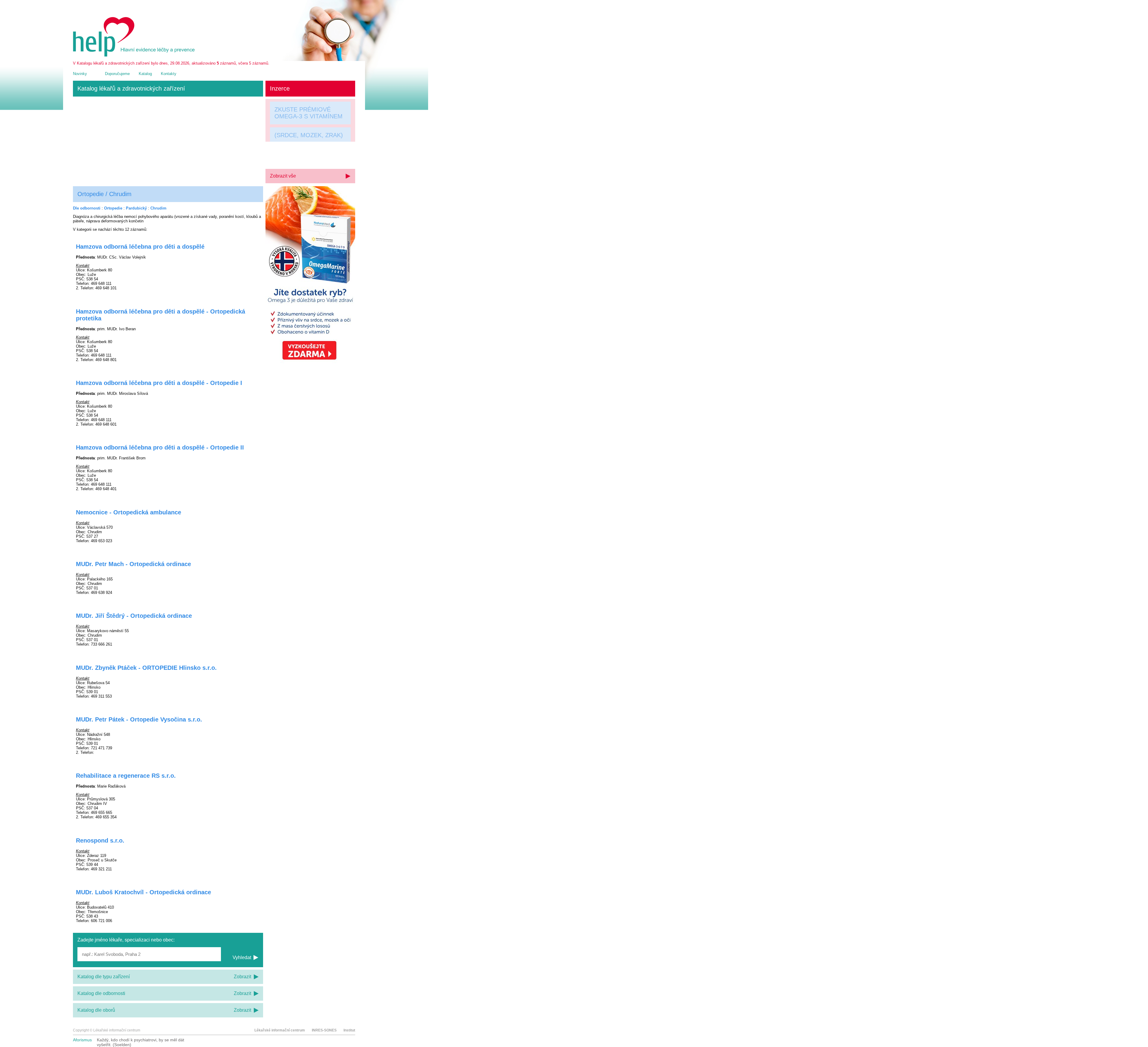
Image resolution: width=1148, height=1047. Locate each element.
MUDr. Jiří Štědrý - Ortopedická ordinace (134, 615)
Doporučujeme (117, 73)
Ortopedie (113, 208)
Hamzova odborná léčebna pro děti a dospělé (140, 246)
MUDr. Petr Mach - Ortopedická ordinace (133, 564)
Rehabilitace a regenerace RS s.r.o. (126, 775)
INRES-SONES (324, 1030)
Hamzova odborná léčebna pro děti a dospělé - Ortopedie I (159, 383)
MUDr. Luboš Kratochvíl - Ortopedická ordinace (143, 892)
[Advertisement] (168, 141)
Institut (349, 1030)
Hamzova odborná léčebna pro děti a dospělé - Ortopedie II (160, 447)
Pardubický (136, 208)
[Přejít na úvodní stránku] (135, 55)
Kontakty (168, 73)
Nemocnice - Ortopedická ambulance (128, 512)
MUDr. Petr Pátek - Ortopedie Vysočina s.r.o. (139, 719)
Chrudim (158, 208)
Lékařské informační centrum (279, 1030)
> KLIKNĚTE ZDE (298, 155)
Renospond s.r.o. (100, 840)
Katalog (145, 73)
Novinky (80, 73)
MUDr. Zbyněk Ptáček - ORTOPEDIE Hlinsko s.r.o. (146, 667)
